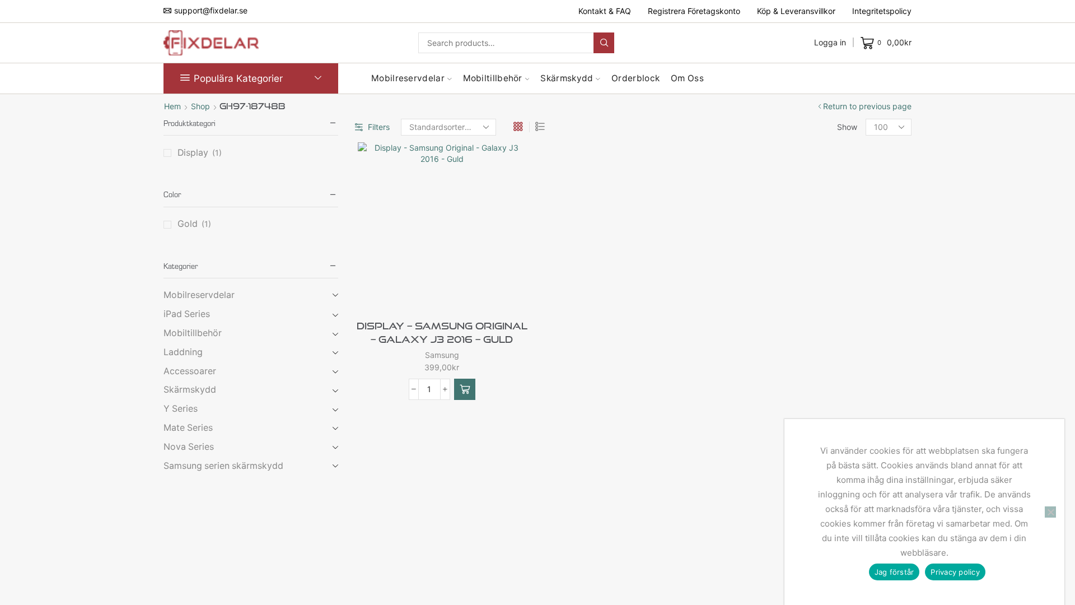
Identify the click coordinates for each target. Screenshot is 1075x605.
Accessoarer (189, 371)
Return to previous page (867, 106)
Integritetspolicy (882, 11)
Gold (187, 223)
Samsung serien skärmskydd (223, 465)
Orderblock (635, 78)
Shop (200, 106)
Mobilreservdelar (408, 78)
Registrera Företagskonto (694, 11)
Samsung (442, 355)
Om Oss (687, 78)
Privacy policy (955, 571)
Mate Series (188, 427)
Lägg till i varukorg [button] (460, 291)
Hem (172, 106)
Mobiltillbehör (492, 78)
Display (192, 152)
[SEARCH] (603, 42)
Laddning (183, 352)
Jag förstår (894, 571)
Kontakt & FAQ (604, 11)
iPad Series (186, 314)
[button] (464, 389)
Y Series (180, 408)
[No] (1050, 512)
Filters (379, 127)
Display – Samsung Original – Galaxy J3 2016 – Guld (442, 332)
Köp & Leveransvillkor (796, 11)
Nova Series (188, 446)
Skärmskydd (566, 78)
